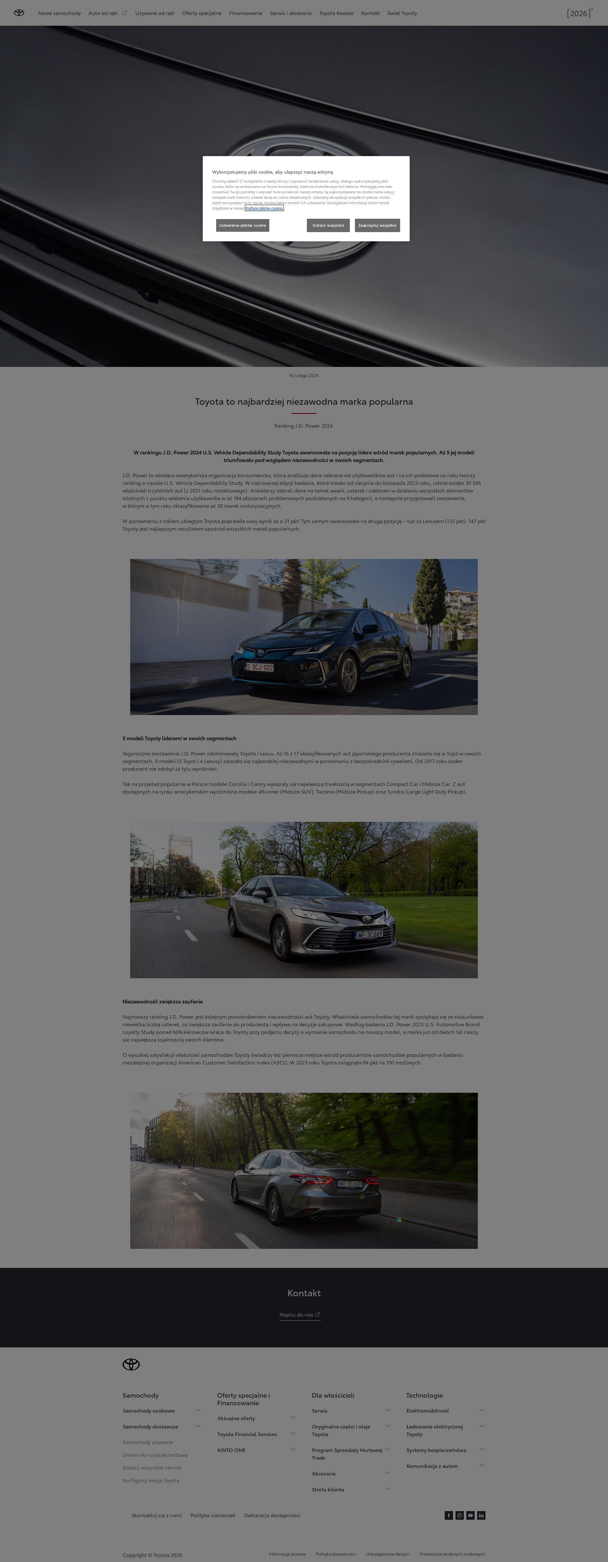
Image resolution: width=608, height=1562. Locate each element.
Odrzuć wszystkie (328, 225)
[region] (306, 198)
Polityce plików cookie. (264, 207)
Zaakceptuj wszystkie (377, 225)
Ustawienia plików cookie (242, 225)
